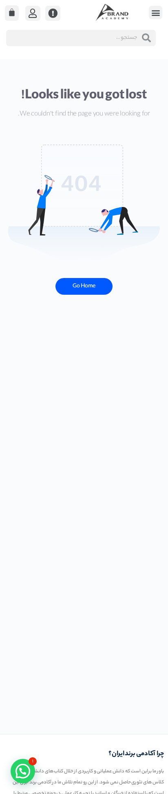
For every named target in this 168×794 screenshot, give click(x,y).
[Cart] (12, 13)
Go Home (84, 286)
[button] (155, 12)
